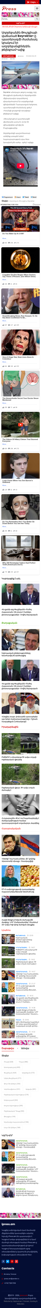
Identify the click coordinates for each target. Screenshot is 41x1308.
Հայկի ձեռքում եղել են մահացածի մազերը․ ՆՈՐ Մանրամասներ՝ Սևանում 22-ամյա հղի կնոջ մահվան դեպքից (20, 922)
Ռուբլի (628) (8, 1062)
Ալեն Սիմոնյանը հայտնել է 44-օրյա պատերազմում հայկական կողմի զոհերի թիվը (27, 1025)
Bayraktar (31, 201)
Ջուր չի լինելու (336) (12, 1084)
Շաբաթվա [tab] (8, 1048)
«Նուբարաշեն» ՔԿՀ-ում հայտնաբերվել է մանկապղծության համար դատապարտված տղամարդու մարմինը (20, 820)
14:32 (33, 1032)
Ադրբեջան (14, 201)
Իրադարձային (10, 726)
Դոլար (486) (23, 1062)
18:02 (33, 959)
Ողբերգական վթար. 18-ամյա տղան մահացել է (18, 788)
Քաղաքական (8, 56)
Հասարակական (11, 828)
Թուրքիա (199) (9, 1116)
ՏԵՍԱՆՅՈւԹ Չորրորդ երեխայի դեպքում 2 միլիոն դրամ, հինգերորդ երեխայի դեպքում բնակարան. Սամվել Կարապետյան (27, 1196)
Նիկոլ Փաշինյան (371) (12, 1078)
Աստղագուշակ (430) (12, 1067)
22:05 (31, 935)
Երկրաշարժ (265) (11, 1100)
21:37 (33, 984)
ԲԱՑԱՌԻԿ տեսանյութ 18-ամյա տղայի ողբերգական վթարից (19, 758)
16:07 (33, 971)
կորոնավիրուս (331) (12, 1089)
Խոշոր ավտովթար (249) (13, 1106)
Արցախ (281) (31, 1089)
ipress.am (24, 1295)
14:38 (33, 1008)
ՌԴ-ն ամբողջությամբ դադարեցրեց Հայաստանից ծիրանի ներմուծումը (18, 890)
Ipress (21, 56)
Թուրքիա (23, 201)
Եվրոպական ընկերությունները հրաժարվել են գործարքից (16, 654)
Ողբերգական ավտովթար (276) (16, 1095)
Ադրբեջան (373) (28, 1073)
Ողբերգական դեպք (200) (14, 1111)
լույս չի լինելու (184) (12, 1127)
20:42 (27, 1020)
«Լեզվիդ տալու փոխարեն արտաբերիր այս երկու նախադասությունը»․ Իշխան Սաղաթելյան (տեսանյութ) (21, 612)
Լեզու (33, 2)
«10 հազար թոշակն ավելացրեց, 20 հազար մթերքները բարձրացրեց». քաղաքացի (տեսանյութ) (27, 1037)
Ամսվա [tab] (25, 1048)
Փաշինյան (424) (10, 1073)
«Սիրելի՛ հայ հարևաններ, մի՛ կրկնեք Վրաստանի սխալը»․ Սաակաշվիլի (18, 860)
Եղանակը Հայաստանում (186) (16, 1122)
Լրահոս (6, 930)
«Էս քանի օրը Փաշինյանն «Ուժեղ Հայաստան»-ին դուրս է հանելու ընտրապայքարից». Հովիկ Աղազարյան (20, 686)
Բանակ (18, 1020)
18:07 (33, 947)
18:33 (31, 996)
